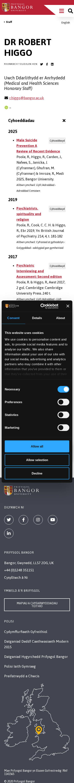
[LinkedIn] (9, 533)
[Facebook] (23, 520)
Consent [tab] (13, 318)
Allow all (37, 446)
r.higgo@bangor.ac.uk (26, 98)
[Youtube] (52, 520)
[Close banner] (67, 306)
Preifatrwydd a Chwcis (21, 676)
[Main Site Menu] (61, 11)
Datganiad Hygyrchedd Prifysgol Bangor (36, 657)
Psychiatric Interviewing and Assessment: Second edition (39, 271)
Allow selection (37, 459)
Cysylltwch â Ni (16, 577)
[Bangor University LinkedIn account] (52, 64)
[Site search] (70, 11)
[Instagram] (38, 520)
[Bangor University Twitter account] (41, 64)
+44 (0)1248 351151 (19, 570)
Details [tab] (37, 318)
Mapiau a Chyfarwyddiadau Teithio (37, 605)
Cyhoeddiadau (21, 120)
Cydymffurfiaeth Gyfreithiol (25, 632)
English (65, 22)
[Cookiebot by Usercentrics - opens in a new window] (43, 306)
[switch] (63, 402)
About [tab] (60, 318)
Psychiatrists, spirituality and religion (28, 214)
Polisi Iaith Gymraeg (20, 666)
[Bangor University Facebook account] (46, 64)
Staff (9, 21)
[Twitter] (9, 520)
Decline (37, 473)
